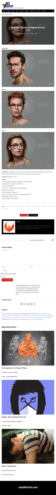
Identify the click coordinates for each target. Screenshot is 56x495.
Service (12, 319)
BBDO (26, 313)
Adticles (38, 10)
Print (53, 206)
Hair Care (46, 315)
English (15, 206)
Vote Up (24, 215)
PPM (46, 317)
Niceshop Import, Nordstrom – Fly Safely (16, 240)
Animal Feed (7, 313)
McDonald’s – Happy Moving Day (10, 372)
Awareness (22, 313)
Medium (8, 10)
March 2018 (21, 206)
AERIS (3, 313)
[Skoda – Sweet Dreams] (28, 446)
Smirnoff (20, 319)
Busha (33, 313)
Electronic (18, 315)
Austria (11, 313)
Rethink (8, 319)
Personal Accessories (46, 206)
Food (25, 315)
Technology (25, 319)
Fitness (22, 315)
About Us (44, 10)
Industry (21, 10)
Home (4, 10)
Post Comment (7, 279)
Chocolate (47, 313)
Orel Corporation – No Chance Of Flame (14, 368)
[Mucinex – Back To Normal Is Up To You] (28, 397)
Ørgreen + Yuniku (36, 206)
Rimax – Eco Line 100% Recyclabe (9, 376)
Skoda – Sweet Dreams (9, 466)
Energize (11, 206)
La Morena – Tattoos (6, 425)
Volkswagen (40, 319)
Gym (39, 315)
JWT (8, 317)
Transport (30, 319)
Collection (32, 10)
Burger (30, 313)
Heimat (52, 315)
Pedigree (43, 317)
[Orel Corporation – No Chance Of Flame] (28, 348)
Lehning (10, 317)
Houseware (4, 317)
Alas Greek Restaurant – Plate (8, 470)
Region (13, 10)
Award (26, 10)
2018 (6, 206)
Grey (37, 315)
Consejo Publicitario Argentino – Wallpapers (12, 421)
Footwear (29, 315)
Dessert (11, 315)
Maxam (14, 317)
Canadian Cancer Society (39, 313)
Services (16, 319)
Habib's (41, 315)
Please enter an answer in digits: (8, 273)
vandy (18, 221)
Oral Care (35, 317)
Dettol (14, 315)
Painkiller (39, 317)
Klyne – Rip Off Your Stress (8, 474)
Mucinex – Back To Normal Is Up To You (14, 417)
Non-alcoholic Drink (27, 317)
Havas (49, 315)
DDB (8, 315)
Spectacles (5, 208)
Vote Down (34, 215)
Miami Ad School (19, 317)
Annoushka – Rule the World (37, 240)
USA (36, 319)
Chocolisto (4, 315)
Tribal (34, 319)
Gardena (33, 315)
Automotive (16, 313)
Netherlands (28, 206)
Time (17, 10)
